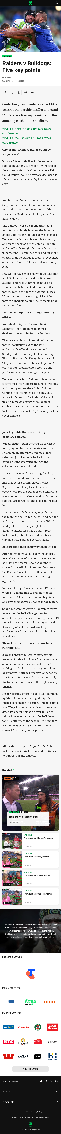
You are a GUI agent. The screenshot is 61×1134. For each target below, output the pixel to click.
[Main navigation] (3, 3)
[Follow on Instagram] (56, 1081)
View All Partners (30, 1069)
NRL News (7, 56)
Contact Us (29, 1118)
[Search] (57, 3)
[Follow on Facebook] (46, 1081)
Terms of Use (24, 1112)
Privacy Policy (36, 1112)
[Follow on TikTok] (41, 1081)
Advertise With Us (42, 1118)
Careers (14, 1118)
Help (21, 1118)
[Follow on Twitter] (51, 1081)
